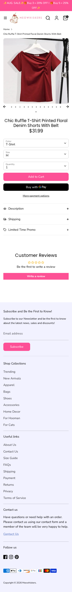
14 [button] (36, 111)
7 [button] (36, 106)
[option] (36, 71)
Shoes (7, 398)
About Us (9, 445)
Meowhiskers (29, 582)
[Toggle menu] (4, 18)
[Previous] (4, 106)
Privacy (8, 491)
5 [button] (28, 106)
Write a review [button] (36, 276)
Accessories (11, 405)
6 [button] (32, 106)
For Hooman (11, 418)
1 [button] (11, 106)
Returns (8, 485)
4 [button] (24, 106)
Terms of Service (14, 498)
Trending (9, 372)
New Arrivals (12, 378)
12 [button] (56, 106)
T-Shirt (10, 144)
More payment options (36, 196)
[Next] (67, 106)
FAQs (7, 465)
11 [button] (52, 106)
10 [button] (48, 106)
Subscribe (16, 347)
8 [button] (40, 106)
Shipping (9, 471)
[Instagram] (11, 557)
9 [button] (44, 106)
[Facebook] (5, 557)
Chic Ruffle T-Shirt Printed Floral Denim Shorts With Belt (32, 34)
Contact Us (10, 451)
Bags (6, 392)
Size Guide (10, 458)
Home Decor (11, 412)
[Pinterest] (17, 557)
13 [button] (60, 106)
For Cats (9, 425)
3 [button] (20, 107)
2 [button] (15, 106)
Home (6, 29)
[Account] (56, 17)
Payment (9, 478)
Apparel (8, 385)
